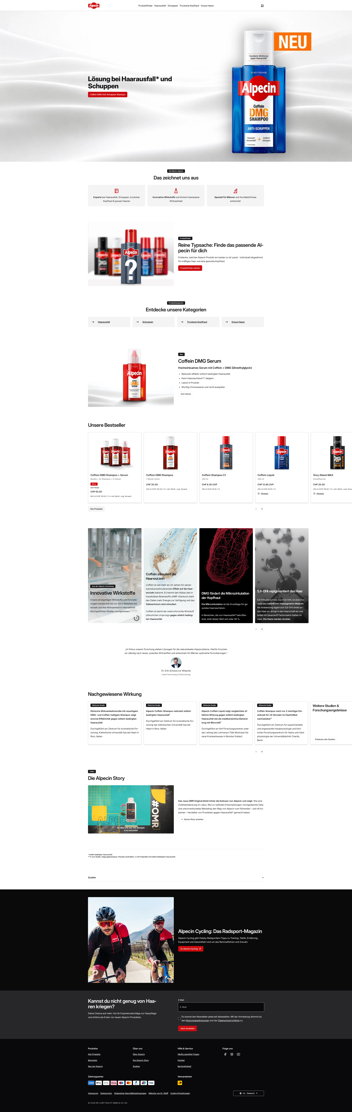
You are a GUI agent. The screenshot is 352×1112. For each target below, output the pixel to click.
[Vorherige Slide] (256, 509)
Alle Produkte (96, 509)
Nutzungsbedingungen (197, 1020)
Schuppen (173, 5)
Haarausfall (160, 5)
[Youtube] (238, 1054)
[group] (114, 575)
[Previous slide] (256, 752)
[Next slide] (262, 752)
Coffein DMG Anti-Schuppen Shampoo (107, 94)
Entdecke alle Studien (325, 739)
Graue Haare (207, 5)
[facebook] (225, 1054)
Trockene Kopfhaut (189, 5)
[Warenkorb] (262, 5)
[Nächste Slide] (262, 509)
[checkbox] (179, 1018)
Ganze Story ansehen (193, 819)
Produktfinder (145, 5)
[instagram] (232, 1054)
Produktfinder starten (190, 268)
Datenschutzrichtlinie (229, 1020)
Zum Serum (186, 394)
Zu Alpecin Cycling (189, 949)
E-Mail (181, 1000)
